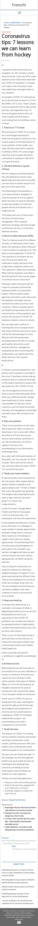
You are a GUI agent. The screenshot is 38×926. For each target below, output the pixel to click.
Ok (19, 922)
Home (6, 22)
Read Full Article (17, 800)
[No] (35, 917)
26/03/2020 (6, 60)
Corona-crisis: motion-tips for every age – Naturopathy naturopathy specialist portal (20, 821)
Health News (15, 22)
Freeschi (19, 5)
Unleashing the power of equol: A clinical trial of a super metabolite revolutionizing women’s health (18, 873)
